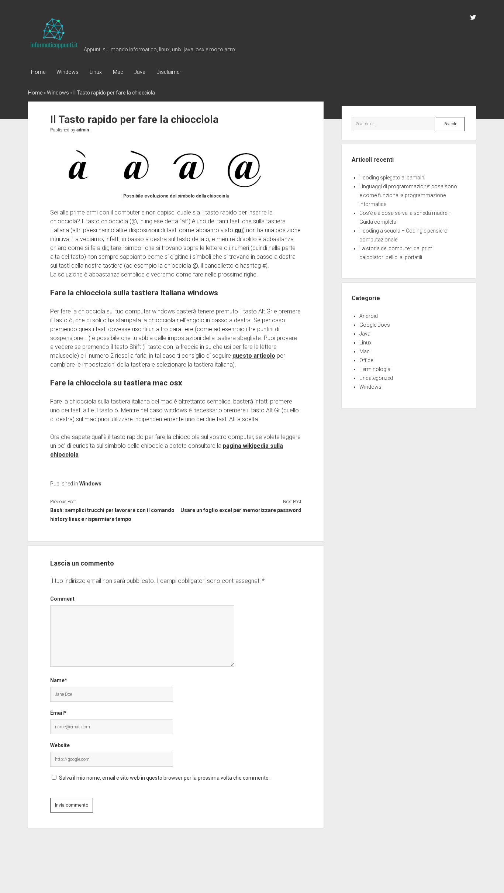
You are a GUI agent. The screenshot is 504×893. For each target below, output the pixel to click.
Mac (118, 72)
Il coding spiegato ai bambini (392, 178)
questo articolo (253, 355)
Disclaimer (168, 72)
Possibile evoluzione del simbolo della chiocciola (176, 196)
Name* (58, 680)
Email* (58, 713)
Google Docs (374, 325)
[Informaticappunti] (54, 48)
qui (239, 230)
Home (38, 72)
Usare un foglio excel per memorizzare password (240, 510)
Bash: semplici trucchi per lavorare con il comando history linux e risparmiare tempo (112, 514)
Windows (67, 72)
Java (139, 72)
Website (60, 745)
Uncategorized (376, 378)
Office (366, 360)
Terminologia (374, 369)
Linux (96, 72)
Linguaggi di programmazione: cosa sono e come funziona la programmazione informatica (408, 195)
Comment (62, 599)
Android (368, 316)
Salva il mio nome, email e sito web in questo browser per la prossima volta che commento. (164, 778)
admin (82, 130)
